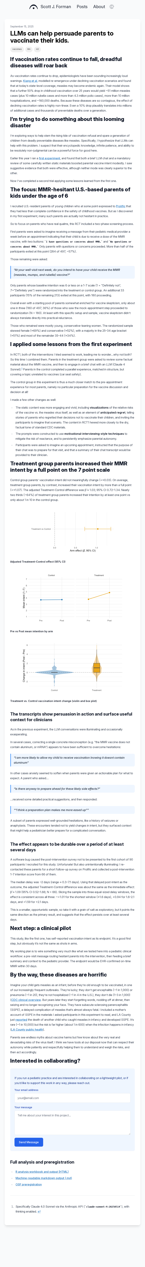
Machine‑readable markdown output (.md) (44, 1178)
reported (21, 1019)
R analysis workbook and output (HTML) (42, 1171)
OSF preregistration (29, 1184)
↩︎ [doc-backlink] (39, 1211)
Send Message (29, 1142)
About (99, 6)
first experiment (49, 158)
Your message (23, 1107)
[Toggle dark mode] (112, 7)
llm (28, 49)
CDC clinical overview (26, 1000)
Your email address (26, 1089)
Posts (82, 6)
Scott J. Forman (56, 6)
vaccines (17, 49)
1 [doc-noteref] (21, 368)
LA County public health (27, 1029)
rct (37, 49)
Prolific (120, 206)
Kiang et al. (30, 81)
